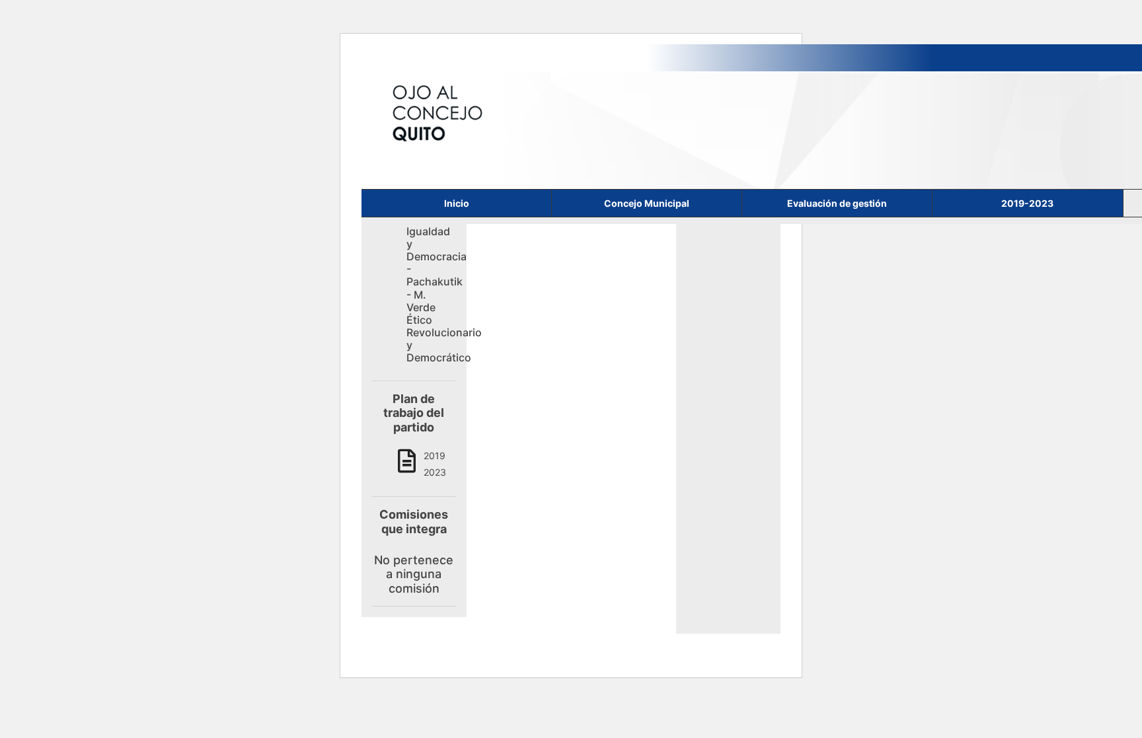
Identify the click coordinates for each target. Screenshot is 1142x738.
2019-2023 (1027, 203)
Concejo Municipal (646, 203)
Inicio (456, 203)
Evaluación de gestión (837, 203)
